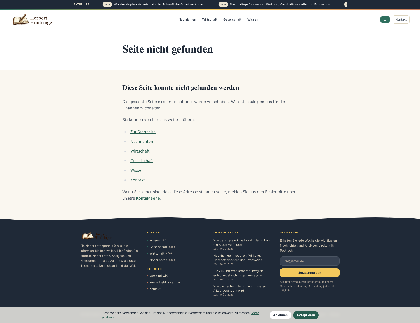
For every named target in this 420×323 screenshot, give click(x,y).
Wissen (252, 19)
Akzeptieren (306, 315)
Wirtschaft (209, 19)
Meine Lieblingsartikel (165, 282)
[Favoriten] (385, 19)
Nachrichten (187, 19)
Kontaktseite (148, 198)
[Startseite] (33, 19)
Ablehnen (280, 315)
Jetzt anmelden (309, 272)
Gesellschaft (232, 19)
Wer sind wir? (159, 275)
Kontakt (401, 19)
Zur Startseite (143, 131)
